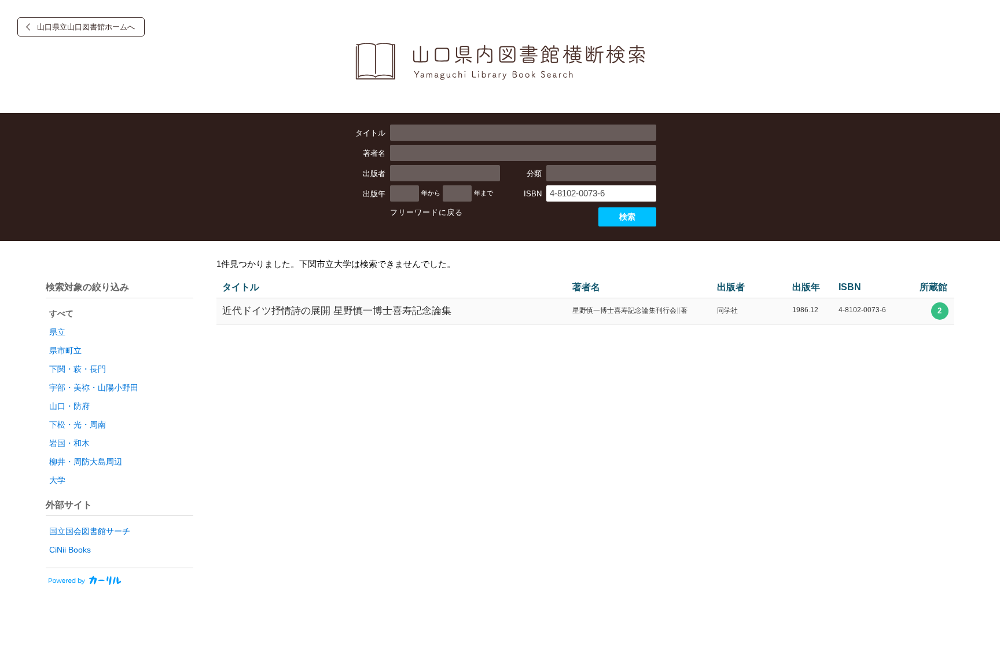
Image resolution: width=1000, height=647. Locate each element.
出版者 (374, 173)
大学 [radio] (57, 480)
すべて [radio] (61, 313)
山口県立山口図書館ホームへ (86, 27)
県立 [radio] (57, 332)
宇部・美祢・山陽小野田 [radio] (93, 387)
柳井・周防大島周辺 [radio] (85, 461)
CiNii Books (70, 549)
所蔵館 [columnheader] (933, 287)
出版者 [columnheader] (731, 287)
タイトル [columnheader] (240, 287)
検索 (627, 216)
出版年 (374, 193)
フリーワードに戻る (426, 212)
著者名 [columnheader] (586, 287)
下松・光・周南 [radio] (77, 424)
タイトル (370, 133)
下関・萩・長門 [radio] (77, 369)
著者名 (374, 153)
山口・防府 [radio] (69, 406)
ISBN (533, 193)
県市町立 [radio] (65, 350)
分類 (534, 173)
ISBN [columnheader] (850, 287)
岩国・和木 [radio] (69, 443)
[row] (585, 311)
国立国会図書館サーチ (89, 531)
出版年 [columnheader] (806, 287)
